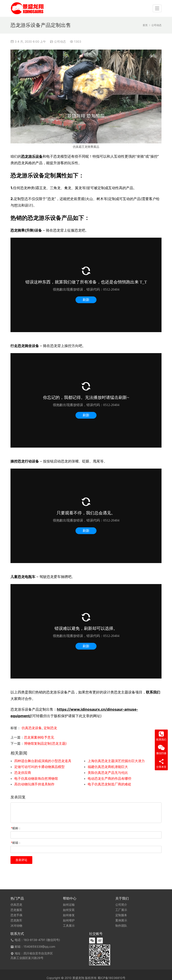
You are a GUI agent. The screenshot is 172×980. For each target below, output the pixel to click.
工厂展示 (121, 910)
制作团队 (121, 925)
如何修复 (69, 915)
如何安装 (69, 910)
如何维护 (69, 920)
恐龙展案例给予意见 (39, 737)
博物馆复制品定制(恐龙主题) (45, 743)
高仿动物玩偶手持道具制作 (34, 784)
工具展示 (69, 925)
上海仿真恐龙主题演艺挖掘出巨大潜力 (116, 761)
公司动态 (60, 41)
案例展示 (121, 920)
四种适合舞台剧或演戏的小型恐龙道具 (42, 761)
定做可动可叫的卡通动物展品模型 (39, 767)
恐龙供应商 (22, 772)
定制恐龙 (50, 728)
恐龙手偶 (16, 915)
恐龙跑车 (16, 920)
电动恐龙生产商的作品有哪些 (109, 778)
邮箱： (16, 842)
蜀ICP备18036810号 (111, 978)
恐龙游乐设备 (32, 156)
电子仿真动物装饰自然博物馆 (36, 778)
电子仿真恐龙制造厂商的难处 (109, 784)
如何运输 (69, 904)
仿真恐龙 (16, 904)
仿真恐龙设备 (32, 728)
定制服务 (121, 915)
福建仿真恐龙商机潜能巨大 (108, 767)
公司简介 (121, 904)
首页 (145, 25)
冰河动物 (16, 925)
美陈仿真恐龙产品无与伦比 (108, 772)
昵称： (16, 828)
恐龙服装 (16, 910)
